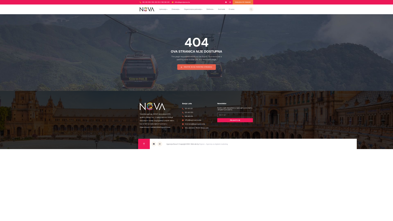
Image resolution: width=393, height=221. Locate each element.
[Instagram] (230, 2)
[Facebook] (226, 2)
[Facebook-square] (153, 144)
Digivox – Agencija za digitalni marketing (213, 144)
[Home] (147, 9)
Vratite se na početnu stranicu (197, 67)
